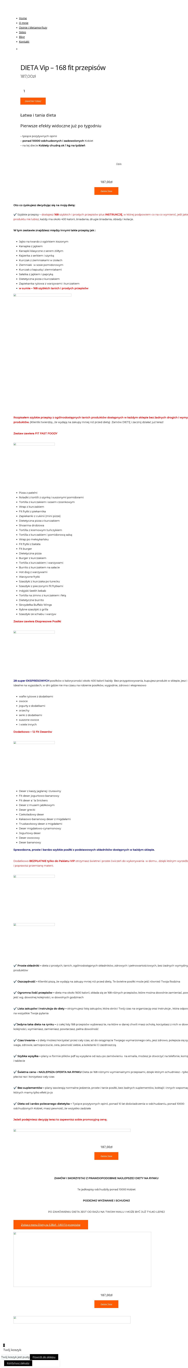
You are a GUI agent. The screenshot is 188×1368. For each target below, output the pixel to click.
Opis (119, 163)
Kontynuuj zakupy (18, 1363)
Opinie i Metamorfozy (33, 27)
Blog (22, 37)
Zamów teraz (33, 101)
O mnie (23, 23)
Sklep (22, 32)
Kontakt (24, 41)
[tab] (118, 163)
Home (23, 18)
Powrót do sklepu (44, 1357)
